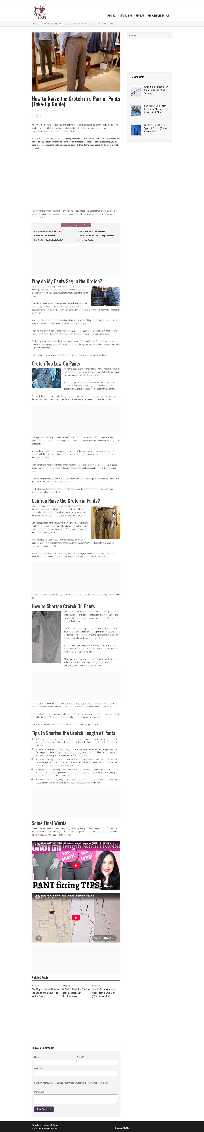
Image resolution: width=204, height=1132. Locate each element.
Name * (37, 1057)
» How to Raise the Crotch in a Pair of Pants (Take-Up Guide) (92, 24)
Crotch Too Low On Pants (44, 236)
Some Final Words (85, 240)
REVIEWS (140, 15)
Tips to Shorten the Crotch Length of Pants (96, 236)
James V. (64, 110)
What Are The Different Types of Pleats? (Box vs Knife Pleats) (155, 128)
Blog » (50, 24)
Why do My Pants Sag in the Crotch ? (48, 231)
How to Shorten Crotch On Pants (91, 231)
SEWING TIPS (126, 15)
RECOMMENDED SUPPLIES (159, 15)
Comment (39, 1092)
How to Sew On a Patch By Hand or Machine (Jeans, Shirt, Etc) (155, 109)
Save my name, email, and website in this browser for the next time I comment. (71, 1083)
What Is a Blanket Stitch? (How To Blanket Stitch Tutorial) (156, 90)
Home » (45, 24)
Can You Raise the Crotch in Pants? (48, 240)
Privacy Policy (37, 1125)
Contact (55, 1125)
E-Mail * (80, 1057)
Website (38, 1068)
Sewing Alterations (61, 24)
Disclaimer (47, 1125)
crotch (102, 742)
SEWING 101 (110, 15)
